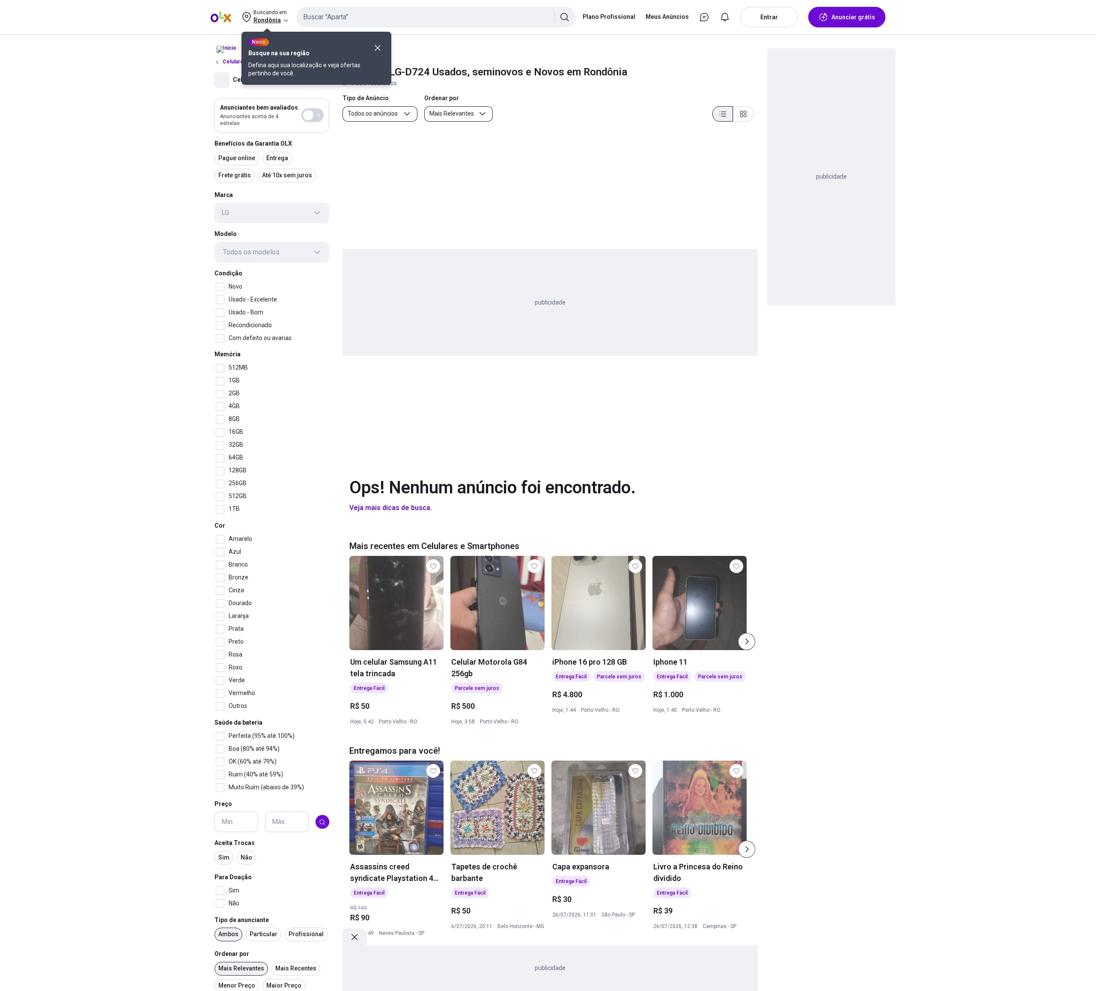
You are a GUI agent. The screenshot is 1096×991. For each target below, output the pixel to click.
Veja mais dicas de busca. (390, 508)
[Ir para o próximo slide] (746, 641)
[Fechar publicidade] (354, 937)
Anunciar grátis (853, 17)
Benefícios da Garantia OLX (253, 143)
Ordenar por (231, 954)
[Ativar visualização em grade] (743, 114)
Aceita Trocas (234, 843)
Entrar (769, 17)
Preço (223, 803)
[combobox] (436, 17)
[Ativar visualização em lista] (722, 114)
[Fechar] (377, 48)
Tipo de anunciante (241, 919)
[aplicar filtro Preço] (322, 822)
